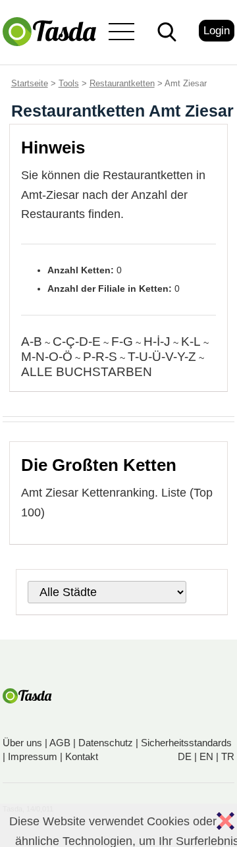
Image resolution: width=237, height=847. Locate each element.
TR (227, 756)
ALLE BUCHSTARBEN (86, 372)
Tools (69, 83)
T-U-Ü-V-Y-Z (162, 357)
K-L (191, 341)
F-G (122, 341)
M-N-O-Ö (46, 357)
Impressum (32, 756)
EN (206, 756)
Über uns (22, 742)
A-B (31, 341)
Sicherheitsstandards (186, 742)
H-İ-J (157, 341)
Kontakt (81, 756)
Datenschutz (105, 742)
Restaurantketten (122, 83)
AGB (59, 742)
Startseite (29, 83)
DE (185, 756)
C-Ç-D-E (77, 341)
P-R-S (100, 357)
